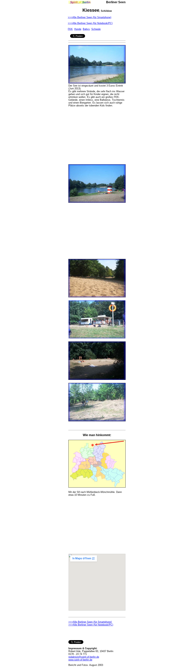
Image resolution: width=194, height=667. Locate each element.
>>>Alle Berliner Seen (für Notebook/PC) (90, 23)
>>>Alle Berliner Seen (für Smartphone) (89, 17)
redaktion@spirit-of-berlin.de (83, 656)
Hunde (77, 29)
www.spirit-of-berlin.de (80, 659)
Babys (86, 29)
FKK (70, 29)
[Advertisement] (96, 133)
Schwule (96, 29)
